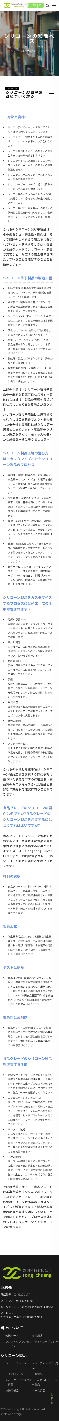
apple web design (11, 1414)
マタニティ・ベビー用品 (45, 1365)
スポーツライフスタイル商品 (18, 1382)
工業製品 (37, 1374)
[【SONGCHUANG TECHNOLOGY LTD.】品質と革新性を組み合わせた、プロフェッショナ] (15, 5)
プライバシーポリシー (45, 1341)
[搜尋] (47, 5)
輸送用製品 (12, 1390)
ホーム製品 (38, 1390)
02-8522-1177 (22, 1294)
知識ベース (11, 1335)
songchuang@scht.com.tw (37, 1307)
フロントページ (12, 46)
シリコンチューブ (15, 1363)
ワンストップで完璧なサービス (18, 1344)
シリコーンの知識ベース (37, 46)
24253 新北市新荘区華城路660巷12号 (22, 1317)
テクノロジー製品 (15, 1374)
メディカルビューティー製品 (45, 1382)
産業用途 (37, 1335)
